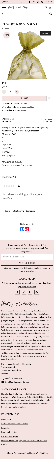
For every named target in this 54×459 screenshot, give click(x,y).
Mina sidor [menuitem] (6, 420)
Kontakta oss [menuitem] (10, 414)
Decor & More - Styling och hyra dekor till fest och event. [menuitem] (24, 442)
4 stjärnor (11, 186)
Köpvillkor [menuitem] (5, 428)
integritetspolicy (26, 271)
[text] (27, 83)
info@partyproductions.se (15, 382)
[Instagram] (34, 2)
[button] (4, 7)
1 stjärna (4, 186)
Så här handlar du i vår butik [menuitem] (14, 424)
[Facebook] (30, 2)
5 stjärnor (13, 186)
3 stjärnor (9, 186)
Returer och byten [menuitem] (9, 437)
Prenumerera (27, 263)
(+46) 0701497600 (11, 378)
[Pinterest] (42, 2)
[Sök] (50, 13)
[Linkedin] (38, 2)
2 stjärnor (7, 186)
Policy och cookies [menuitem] (9, 432)
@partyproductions (27, 287)
